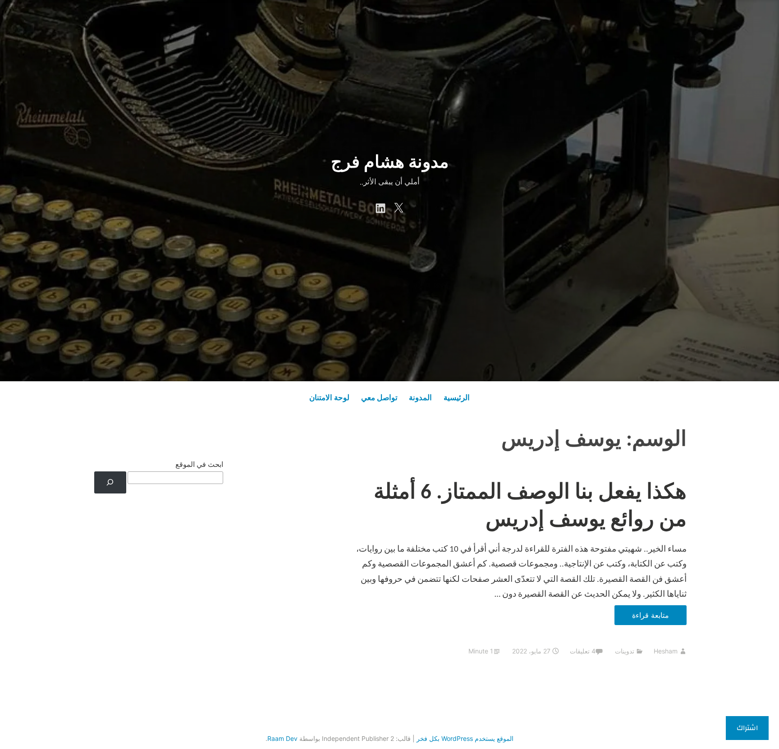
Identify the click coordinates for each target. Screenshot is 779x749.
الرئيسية (457, 398)
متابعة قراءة (641, 617)
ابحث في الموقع (199, 465)
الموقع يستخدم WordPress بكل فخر (465, 738)
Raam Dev (282, 738)
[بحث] (110, 482)
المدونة (420, 398)
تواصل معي (379, 398)
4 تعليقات (583, 651)
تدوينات (624, 651)
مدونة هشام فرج (390, 163)
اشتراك (747, 728)
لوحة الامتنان (329, 398)
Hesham (666, 651)
